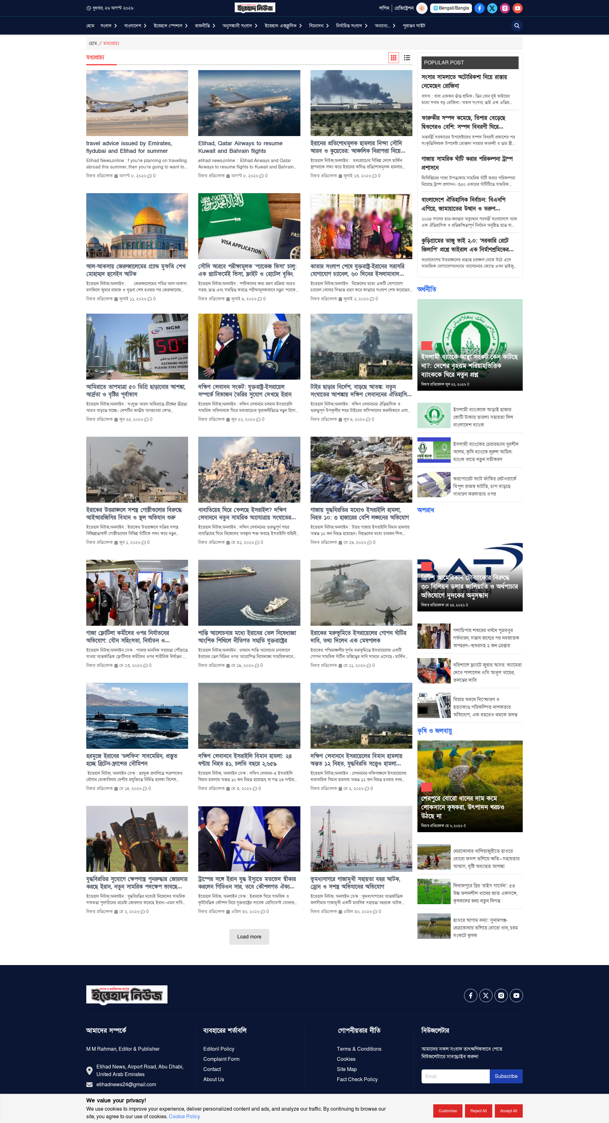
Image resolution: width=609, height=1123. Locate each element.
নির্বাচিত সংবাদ (349, 26)
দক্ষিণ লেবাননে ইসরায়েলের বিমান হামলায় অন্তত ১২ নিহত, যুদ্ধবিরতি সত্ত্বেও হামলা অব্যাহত (357, 760)
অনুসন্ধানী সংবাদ (237, 26)
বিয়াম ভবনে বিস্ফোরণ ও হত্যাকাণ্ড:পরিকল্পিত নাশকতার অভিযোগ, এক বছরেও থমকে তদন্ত (485, 707)
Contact (212, 1069)
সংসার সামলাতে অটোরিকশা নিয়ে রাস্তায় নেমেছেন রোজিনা (464, 82)
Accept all (508, 1110)
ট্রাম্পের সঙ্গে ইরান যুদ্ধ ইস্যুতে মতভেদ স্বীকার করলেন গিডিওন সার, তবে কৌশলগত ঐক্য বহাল (247, 883)
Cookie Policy (184, 1116)
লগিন (384, 8)
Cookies (346, 1059)
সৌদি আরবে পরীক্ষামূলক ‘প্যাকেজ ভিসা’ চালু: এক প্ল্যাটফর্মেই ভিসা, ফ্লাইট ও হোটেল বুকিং (247, 270)
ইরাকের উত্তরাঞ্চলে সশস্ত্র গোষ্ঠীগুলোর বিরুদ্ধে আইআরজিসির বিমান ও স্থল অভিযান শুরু (134, 513)
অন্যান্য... (382, 26)
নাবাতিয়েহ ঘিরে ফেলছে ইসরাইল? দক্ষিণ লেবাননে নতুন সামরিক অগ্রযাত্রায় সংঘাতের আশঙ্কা (244, 514)
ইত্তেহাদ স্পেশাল (168, 26)
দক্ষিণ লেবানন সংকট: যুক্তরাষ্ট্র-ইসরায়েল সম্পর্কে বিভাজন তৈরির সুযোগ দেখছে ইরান (244, 390)
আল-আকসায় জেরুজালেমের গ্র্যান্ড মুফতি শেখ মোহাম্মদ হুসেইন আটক (136, 270)
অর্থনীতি (426, 289)
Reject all (478, 1110)
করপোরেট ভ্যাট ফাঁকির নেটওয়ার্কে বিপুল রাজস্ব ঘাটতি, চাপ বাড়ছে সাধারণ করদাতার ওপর (484, 486)
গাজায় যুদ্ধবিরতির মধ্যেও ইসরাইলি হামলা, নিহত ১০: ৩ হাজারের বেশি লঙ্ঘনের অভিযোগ (360, 513)
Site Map (347, 1069)
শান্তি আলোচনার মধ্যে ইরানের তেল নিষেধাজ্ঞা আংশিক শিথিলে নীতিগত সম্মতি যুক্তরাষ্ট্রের (247, 637)
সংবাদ (106, 26)
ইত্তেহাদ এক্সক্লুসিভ (281, 26)
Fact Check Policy (357, 1079)
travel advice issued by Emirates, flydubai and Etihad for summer (129, 147)
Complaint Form (221, 1059)
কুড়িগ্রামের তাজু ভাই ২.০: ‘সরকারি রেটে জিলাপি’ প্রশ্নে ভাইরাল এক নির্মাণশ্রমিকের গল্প (465, 245)
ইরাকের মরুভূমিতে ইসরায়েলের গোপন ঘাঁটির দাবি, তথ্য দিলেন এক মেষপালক (358, 637)
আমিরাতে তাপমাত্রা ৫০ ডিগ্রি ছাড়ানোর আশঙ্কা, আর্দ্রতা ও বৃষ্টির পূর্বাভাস (136, 390)
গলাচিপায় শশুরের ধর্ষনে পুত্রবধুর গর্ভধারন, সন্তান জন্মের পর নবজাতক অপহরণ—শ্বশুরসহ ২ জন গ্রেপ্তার (486, 638)
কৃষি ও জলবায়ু (434, 731)
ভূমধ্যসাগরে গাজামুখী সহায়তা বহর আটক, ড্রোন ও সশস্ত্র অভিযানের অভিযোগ (355, 883)
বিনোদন (316, 26)
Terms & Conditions (359, 1049)
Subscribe (506, 1076)
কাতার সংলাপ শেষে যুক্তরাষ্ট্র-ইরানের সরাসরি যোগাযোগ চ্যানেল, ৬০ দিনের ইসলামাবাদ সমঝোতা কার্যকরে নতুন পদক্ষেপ (357, 270)
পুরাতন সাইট (414, 26)
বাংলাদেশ (132, 26)
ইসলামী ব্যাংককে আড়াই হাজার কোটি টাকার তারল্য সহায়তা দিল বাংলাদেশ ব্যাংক (483, 417)
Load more (249, 936)
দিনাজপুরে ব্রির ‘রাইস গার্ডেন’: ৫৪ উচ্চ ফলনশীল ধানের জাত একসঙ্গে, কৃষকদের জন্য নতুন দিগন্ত (485, 893)
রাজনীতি (202, 26)
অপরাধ (425, 510)
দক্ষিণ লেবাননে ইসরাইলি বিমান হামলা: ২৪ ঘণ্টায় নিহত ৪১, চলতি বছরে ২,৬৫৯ (245, 760)
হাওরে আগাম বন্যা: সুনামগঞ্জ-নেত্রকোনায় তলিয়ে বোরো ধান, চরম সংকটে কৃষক (485, 928)
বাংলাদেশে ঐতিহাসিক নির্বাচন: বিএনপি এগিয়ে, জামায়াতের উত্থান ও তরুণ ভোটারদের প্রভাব (463, 204)
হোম (90, 26)
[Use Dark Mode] (422, 8)
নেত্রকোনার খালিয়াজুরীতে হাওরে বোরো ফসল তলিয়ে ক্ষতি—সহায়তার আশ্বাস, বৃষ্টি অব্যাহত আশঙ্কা (486, 859)
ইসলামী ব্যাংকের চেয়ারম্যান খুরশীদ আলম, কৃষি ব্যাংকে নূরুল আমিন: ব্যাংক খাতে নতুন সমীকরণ (486, 452)
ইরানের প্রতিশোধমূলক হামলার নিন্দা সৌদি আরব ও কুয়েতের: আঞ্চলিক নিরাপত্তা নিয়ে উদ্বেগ (356, 147)
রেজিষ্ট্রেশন (404, 8)
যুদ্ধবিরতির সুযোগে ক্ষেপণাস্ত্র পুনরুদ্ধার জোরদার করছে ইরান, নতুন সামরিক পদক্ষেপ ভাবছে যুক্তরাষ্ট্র (136, 883)
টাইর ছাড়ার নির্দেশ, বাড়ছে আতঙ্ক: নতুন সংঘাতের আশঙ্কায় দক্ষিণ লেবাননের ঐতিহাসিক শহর (361, 391)
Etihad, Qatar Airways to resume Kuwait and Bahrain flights (240, 147)
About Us (213, 1079)
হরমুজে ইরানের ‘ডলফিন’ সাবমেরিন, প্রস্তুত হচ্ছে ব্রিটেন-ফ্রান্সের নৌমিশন (131, 760)
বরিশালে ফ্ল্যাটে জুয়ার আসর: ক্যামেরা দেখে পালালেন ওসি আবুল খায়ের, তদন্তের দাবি (487, 673)
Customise (448, 1110)
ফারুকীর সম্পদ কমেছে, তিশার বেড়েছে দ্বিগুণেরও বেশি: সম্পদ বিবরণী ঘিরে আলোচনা (463, 123)
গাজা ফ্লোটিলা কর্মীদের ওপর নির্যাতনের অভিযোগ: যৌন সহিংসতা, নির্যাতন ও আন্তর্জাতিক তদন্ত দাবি (127, 637)
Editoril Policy (218, 1049)
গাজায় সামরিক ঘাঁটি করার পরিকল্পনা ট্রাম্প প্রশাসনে (467, 163)
